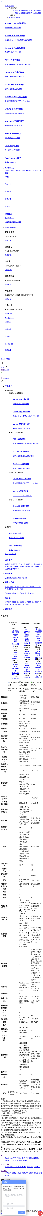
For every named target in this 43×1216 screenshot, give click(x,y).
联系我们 (21, 1173)
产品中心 (9, 6)
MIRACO (15, 678)
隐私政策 (37, 1173)
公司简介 (8, 1173)
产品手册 (37, 1167)
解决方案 (9, 218)
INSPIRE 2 (31, 1158)
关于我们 (9, 318)
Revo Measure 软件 (15, 654)
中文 (2, 370)
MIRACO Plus (9, 1160)
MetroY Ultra (15, 634)
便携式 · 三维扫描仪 (34, 10)
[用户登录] (2, 364)
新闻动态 (15, 1173)
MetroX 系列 (22, 1158)
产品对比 (23, 1167)
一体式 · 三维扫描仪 (20, 13)
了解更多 (8, 284)
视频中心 (30, 1167)
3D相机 (25, 1160)
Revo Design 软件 (15, 644)
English (6, 370)
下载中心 (16, 1167)
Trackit (15, 664)
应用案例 (9, 168)
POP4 (17, 632)
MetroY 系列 (14, 1158)
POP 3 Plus (18, 1160)
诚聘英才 (8, 350)
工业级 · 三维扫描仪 (20, 10)
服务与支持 (10, 228)
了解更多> (8, 240)
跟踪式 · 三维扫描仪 (34, 13)
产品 (2, 1155)
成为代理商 (29, 1173)
